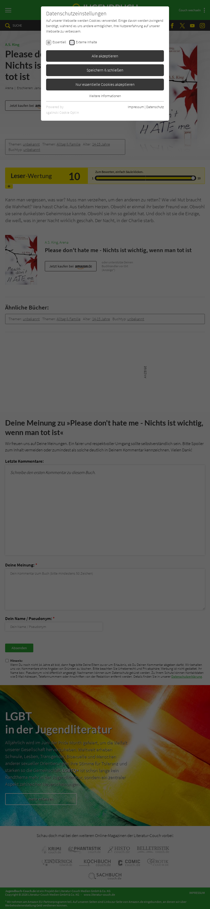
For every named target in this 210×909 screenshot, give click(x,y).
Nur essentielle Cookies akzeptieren (105, 84)
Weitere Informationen (105, 96)
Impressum (136, 107)
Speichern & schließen (105, 70)
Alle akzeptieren (105, 55)
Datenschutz (155, 107)
